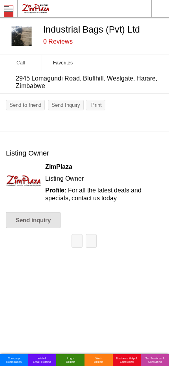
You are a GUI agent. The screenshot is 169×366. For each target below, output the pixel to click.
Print (96, 105)
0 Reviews (58, 41)
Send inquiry (33, 220)
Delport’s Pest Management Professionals (91, 241)
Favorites (63, 63)
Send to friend (25, 105)
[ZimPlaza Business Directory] (54, 8)
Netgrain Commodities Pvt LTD (77, 241)
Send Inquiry (65, 105)
